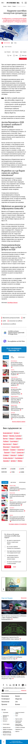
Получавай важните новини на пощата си (14, 688)
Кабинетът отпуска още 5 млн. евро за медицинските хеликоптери (17, 400)
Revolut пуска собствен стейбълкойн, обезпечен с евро (13, 677)
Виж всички (24, 597)
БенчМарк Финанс (12, 302)
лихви (4, 321)
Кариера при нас (6, 727)
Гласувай (8, 566)
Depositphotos (19, 742)
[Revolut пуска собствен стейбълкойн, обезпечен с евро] (14, 668)
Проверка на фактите (6, 716)
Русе (13, 452)
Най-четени (12, 357)
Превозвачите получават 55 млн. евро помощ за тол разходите (18, 416)
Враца (11, 438)
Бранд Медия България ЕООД (18, 725)
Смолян (13, 455)
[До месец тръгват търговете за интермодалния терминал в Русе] (6, 390)
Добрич (5, 441)
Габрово (18, 438)
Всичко (17, 704)
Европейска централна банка (11, 317)
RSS (25, 685)
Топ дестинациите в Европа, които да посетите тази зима (18, 496)
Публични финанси (14, 586)
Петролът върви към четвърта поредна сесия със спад (11, 657)
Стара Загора (8, 458)
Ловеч (15, 444)
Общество (18, 699)
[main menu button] (25, 2)
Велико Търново (15, 436)
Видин (5, 438)
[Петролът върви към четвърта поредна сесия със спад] (14, 648)
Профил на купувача (7, 729)
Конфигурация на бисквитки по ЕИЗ (7, 732)
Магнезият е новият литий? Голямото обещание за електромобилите (18, 503)
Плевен (12, 449)
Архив (14, 566)
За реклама (5, 712)
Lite (16, 701)
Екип (16, 715)
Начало (4, 6)
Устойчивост (5, 699)
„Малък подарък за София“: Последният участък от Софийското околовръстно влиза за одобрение (18, 382)
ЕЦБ (24, 317)
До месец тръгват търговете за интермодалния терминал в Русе (16, 392)
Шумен (13, 461)
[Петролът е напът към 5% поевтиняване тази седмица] (14, 629)
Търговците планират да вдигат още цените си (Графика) (18, 373)
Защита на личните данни (19, 713)
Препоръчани (21, 357)
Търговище (19, 458)
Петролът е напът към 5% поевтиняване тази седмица (10, 638)
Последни (6, 357)
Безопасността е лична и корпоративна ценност (17, 510)
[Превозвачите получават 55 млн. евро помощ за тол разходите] (6, 415)
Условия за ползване (20, 727)
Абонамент (5, 719)
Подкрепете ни (18, 729)
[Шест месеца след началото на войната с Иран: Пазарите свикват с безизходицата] (14, 607)
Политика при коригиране (18, 721)
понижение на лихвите (9, 324)
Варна (5, 436)
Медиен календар (7, 734)
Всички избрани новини (18, 421)
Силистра (20, 452)
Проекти (4, 704)
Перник (5, 449)
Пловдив (20, 449)
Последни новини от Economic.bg (18, 524)
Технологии (5, 701)
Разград (7, 452)
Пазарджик (15, 447)
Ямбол (20, 461)
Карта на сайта (18, 719)
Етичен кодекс (6, 724)
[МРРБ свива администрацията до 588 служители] (6, 408)
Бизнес (9, 6)
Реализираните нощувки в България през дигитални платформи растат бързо (17, 518)
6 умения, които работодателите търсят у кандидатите (18, 489)
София (20, 455)
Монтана (6, 447)
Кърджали (14, 441)
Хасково (6, 461)
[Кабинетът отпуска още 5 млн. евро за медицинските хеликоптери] (6, 399)
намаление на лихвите (15, 321)
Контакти (5, 721)
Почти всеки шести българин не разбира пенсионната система (17, 364)
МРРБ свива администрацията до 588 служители (17, 408)
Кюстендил (7, 444)
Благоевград (7, 433)
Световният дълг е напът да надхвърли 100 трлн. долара (14, 589)
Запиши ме (23, 690)
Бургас (16, 433)
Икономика (5, 696)
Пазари (14, 6)
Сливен (5, 455)
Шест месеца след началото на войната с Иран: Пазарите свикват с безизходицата (13, 617)
